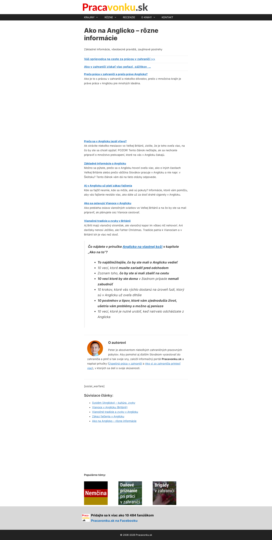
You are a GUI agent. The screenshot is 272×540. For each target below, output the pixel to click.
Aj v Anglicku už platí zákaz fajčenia (108, 185)
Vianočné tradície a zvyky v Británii (107, 220)
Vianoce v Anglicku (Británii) (110, 407)
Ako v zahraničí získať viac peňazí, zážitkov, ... (117, 67)
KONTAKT (167, 17)
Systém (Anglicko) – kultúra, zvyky (113, 402)
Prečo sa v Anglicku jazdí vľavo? (105, 141)
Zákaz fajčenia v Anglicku (108, 416)
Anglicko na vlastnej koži (142, 247)
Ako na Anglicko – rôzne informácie (114, 421)
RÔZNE (109, 17)
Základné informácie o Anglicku (105, 163)
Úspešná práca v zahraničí (125, 363)
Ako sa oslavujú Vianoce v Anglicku (107, 203)
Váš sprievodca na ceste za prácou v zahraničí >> (119, 59)
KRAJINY (89, 17)
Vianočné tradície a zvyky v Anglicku (115, 411)
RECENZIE (129, 17)
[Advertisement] (110, 112)
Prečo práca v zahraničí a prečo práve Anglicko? (116, 74)
